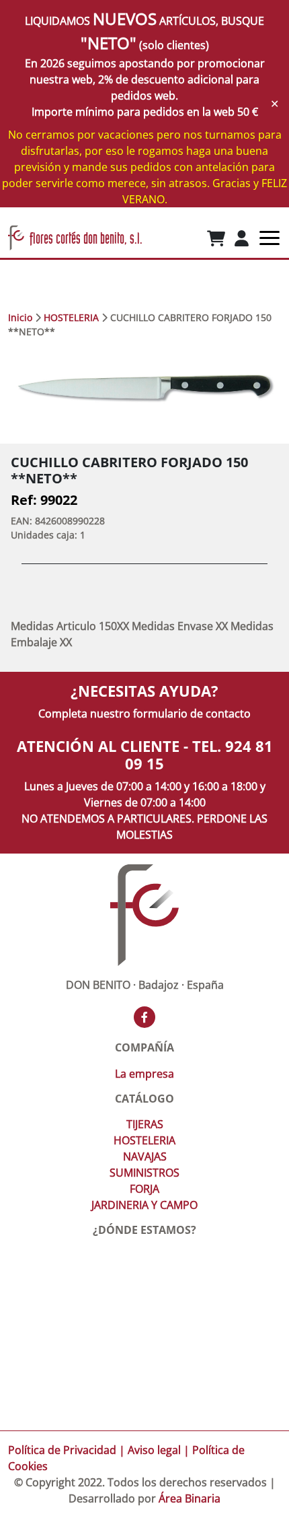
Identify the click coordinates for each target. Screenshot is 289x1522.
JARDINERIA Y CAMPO (144, 1205)
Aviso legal (154, 1450)
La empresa (144, 1073)
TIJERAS (144, 1124)
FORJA (144, 1188)
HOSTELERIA (71, 317)
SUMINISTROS (144, 1172)
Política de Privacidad (62, 1450)
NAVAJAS (145, 1156)
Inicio (20, 317)
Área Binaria (189, 1498)
